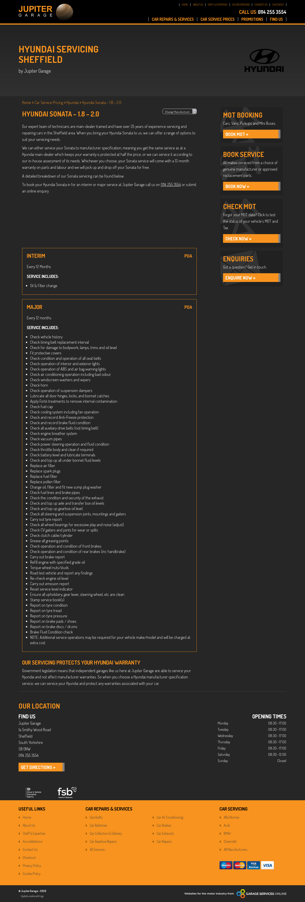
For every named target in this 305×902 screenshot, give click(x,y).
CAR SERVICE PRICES (218, 19)
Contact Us (30, 849)
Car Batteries (98, 825)
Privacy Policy (32, 865)
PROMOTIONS (252, 19)
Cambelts (96, 817)
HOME (185, 4)
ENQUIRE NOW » (240, 278)
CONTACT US (261, 4)
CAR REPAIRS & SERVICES (173, 19)
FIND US (276, 19)
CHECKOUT (278, 4)
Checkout (29, 857)
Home (27, 817)
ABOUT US (198, 4)
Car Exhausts (165, 833)
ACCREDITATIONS (241, 4)
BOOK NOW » (237, 186)
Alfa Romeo (231, 817)
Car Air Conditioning (170, 817)
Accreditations (32, 841)
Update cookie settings (32, 896)
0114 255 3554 (262, 11)
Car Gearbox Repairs (103, 841)
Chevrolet (230, 841)
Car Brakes (164, 825)
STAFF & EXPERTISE (217, 4)
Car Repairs (164, 841)
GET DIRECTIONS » (38, 767)
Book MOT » (237, 134)
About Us (29, 825)
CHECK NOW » (238, 238)
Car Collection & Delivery (106, 833)
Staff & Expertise (34, 833)
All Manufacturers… (236, 849)
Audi (227, 825)
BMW (227, 833)
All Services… (98, 849)
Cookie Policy (32, 873)
